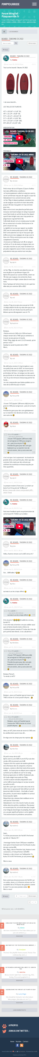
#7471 (34, 588)
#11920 (33, 830)
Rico (13, 584)
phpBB (35, 1051)
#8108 (34, 692)
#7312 (34, 508)
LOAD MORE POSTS (19, 1010)
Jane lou (22, 972)
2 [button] (32, 902)
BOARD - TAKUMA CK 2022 (12, 39)
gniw (14, 546)
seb (13, 297)
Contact (25, 1041)
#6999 (34, 302)
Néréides (15, 643)
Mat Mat (15, 749)
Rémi (14, 426)
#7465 (34, 569)
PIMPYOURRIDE (11, 4)
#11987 (33, 877)
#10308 (33, 753)
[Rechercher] (16, 43)
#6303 (34, 64)
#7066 (34, 400)
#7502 (34, 607)
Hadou (14, 60)
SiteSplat (22, 950)
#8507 (34, 713)
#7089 (34, 431)
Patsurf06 (15, 396)
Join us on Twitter (19, 1030)
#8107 (34, 647)
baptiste (15, 323)
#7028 (34, 328)
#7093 (34, 482)
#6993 (34, 267)
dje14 (14, 262)
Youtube (18, 1041)
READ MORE (19, 936)
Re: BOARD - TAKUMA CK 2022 (21, 177)
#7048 (34, 363)
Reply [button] (6, 50)
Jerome (14, 181)
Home (12, 1041)
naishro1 (15, 826)
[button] (35, 902)
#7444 (34, 550)
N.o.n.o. (14, 709)
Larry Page (22, 994)
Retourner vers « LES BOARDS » (14, 909)
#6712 (34, 185)
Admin (22, 928)
